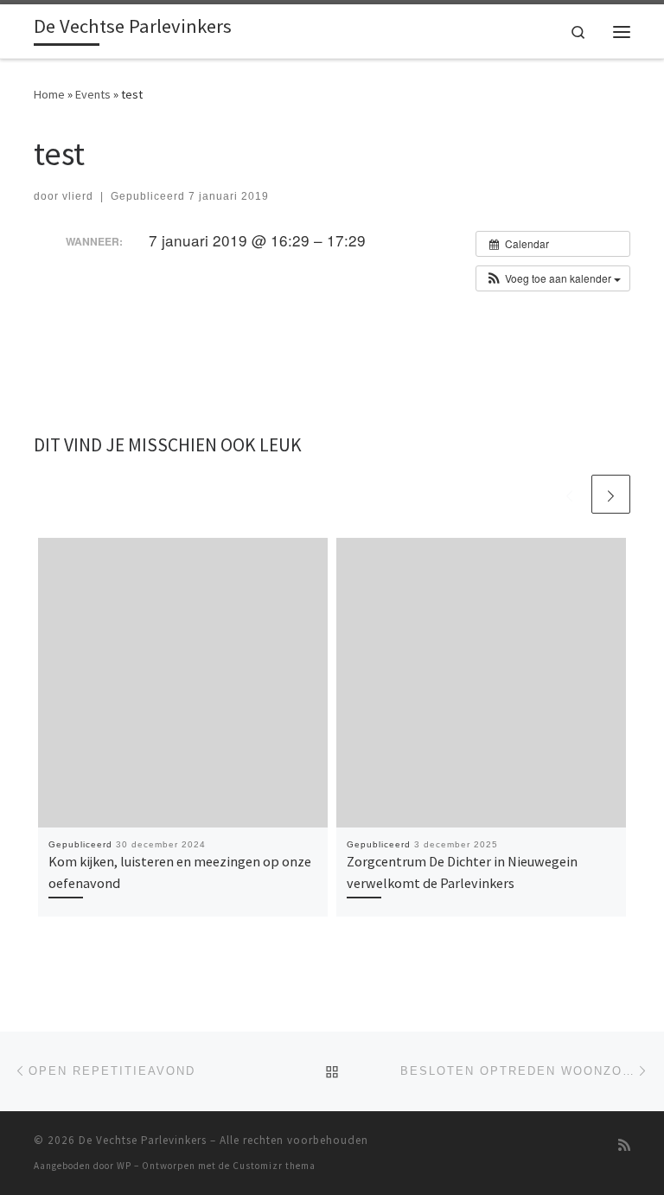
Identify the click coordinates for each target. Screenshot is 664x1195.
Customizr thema (274, 1166)
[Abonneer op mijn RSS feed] (624, 1145)
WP (124, 1166)
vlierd (77, 196)
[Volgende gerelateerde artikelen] (610, 494)
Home (49, 94)
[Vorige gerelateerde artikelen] (569, 494)
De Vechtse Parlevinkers (143, 1140)
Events (93, 94)
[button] (552, 278)
